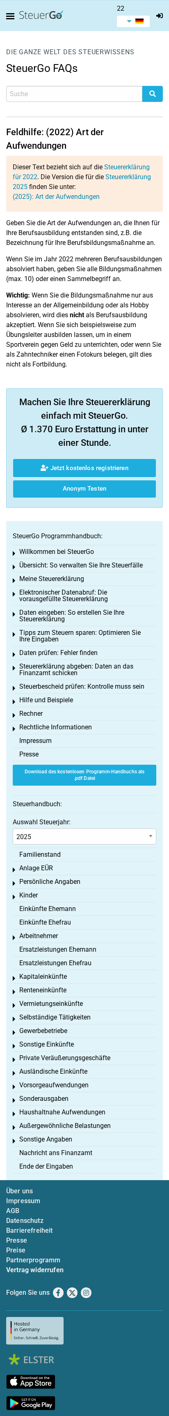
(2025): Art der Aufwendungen (56, 197)
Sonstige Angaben (45, 1139)
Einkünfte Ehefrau (45, 922)
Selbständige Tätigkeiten (55, 1017)
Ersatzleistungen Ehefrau (55, 963)
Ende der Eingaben (46, 1166)
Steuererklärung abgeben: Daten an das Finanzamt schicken (76, 669)
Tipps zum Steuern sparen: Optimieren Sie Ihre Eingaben (80, 636)
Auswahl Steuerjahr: (42, 822)
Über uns (19, 1191)
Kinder (28, 895)
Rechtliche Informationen (55, 727)
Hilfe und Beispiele (46, 700)
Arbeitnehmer (38, 936)
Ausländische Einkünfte (53, 1071)
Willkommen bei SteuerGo (56, 552)
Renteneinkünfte (42, 990)
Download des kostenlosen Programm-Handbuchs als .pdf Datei (85, 775)
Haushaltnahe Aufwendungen (62, 1112)
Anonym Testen (84, 488)
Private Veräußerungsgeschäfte (64, 1058)
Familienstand (40, 854)
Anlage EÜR (36, 868)
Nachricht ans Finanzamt (55, 1153)
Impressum (35, 741)
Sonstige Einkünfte (46, 1044)
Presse (29, 754)
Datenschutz (24, 1221)
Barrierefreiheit (29, 1230)
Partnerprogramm (33, 1260)
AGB (12, 1211)
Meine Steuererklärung (51, 579)
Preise (15, 1250)
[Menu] (12, 16)
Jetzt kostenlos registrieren (88, 468)
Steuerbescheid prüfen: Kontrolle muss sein (81, 686)
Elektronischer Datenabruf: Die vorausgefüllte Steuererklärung (63, 595)
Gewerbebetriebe (43, 1031)
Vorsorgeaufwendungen (54, 1085)
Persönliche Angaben (49, 882)
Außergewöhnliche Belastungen (65, 1126)
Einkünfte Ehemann (47, 909)
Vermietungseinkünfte (51, 1004)
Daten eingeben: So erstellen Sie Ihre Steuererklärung (71, 616)
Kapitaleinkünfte (43, 976)
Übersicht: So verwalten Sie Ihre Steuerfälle (81, 565)
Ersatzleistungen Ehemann (57, 949)
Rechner (31, 713)
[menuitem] (133, 21)
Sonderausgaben (44, 1098)
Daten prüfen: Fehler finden (58, 653)
